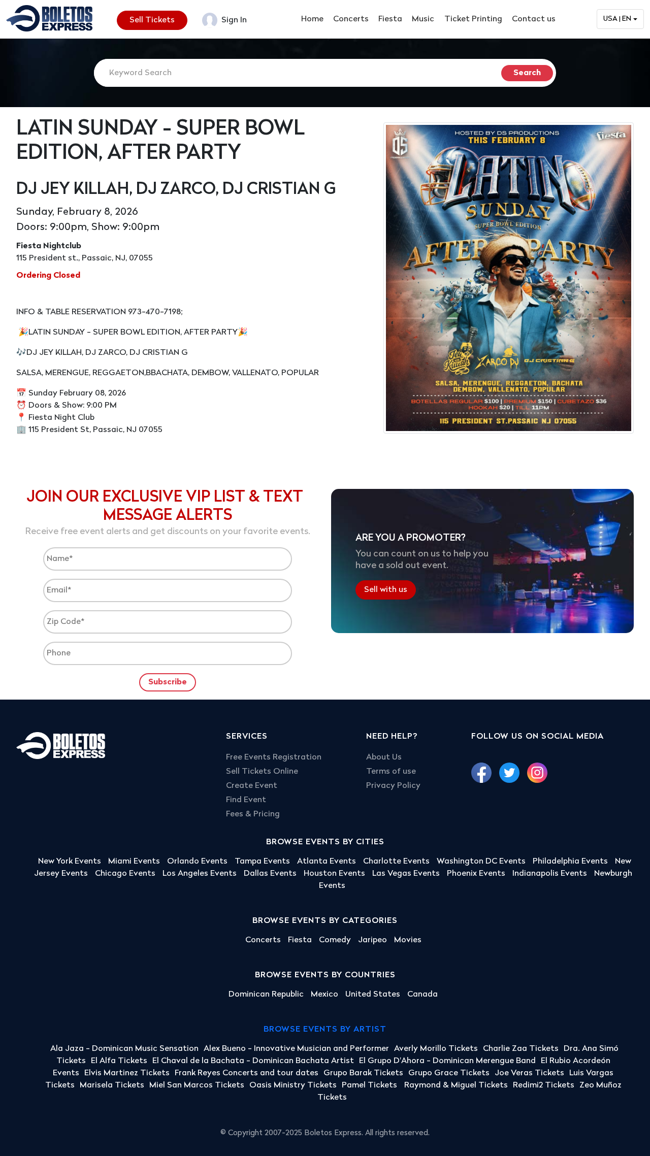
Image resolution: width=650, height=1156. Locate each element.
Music (423, 19)
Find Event (246, 800)
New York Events (69, 861)
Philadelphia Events (570, 861)
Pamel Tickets (370, 1085)
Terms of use (391, 772)
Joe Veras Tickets (529, 1073)
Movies (407, 940)
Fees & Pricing (253, 814)
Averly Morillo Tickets (436, 1049)
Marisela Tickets (112, 1085)
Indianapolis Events (549, 874)
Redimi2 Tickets (543, 1085)
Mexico (324, 994)
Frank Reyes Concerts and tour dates (246, 1073)
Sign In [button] (233, 20)
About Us (384, 757)
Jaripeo (372, 940)
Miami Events (134, 861)
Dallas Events (270, 874)
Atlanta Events (326, 861)
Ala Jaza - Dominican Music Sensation (124, 1049)
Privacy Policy (393, 786)
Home (312, 19)
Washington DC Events (481, 861)
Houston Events (334, 874)
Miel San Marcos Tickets (196, 1085)
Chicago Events (125, 874)
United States (372, 994)
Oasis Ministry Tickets (293, 1085)
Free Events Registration (273, 757)
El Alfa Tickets (119, 1061)
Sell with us (385, 589)
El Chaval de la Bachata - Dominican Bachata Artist (253, 1061)
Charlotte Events (396, 861)
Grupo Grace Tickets (449, 1073)
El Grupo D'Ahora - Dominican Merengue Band (447, 1061)
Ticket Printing (473, 19)
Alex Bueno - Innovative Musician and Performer (296, 1049)
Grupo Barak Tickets (363, 1073)
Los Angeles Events (199, 874)
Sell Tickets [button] (152, 20)
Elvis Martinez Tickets (127, 1073)
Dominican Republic (266, 994)
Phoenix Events (476, 874)
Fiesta (390, 19)
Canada (422, 994)
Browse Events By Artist (325, 1030)
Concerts (351, 19)
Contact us (534, 19)
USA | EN (617, 19)
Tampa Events (262, 861)
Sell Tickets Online (262, 772)
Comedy (335, 940)
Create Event (251, 786)
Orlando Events (197, 861)
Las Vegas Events (406, 874)
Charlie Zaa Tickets (521, 1049)
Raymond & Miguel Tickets (456, 1085)
